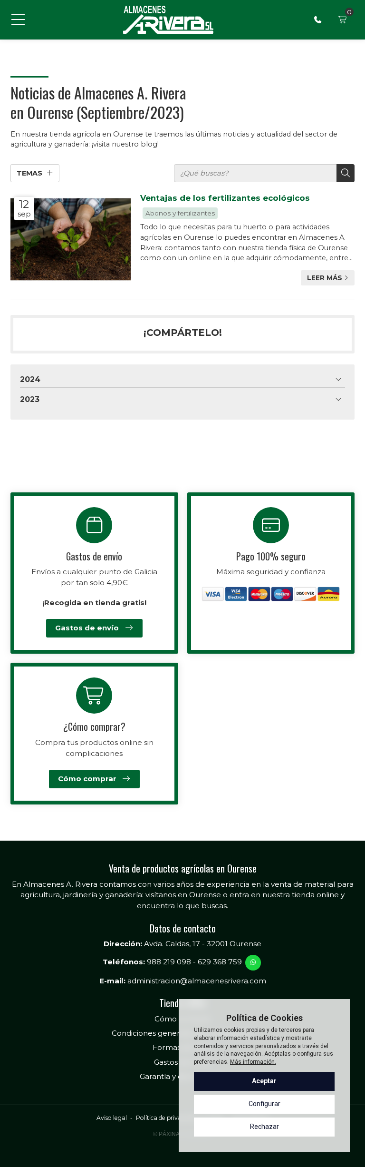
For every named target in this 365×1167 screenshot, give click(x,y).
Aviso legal (111, 1117)
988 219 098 (169, 961)
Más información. (253, 1062)
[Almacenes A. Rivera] (168, 20)
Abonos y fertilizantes (180, 213)
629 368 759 (220, 961)
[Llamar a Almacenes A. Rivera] (318, 19)
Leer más (324, 278)
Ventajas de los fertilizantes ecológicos (225, 198)
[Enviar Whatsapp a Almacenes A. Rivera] (252, 962)
